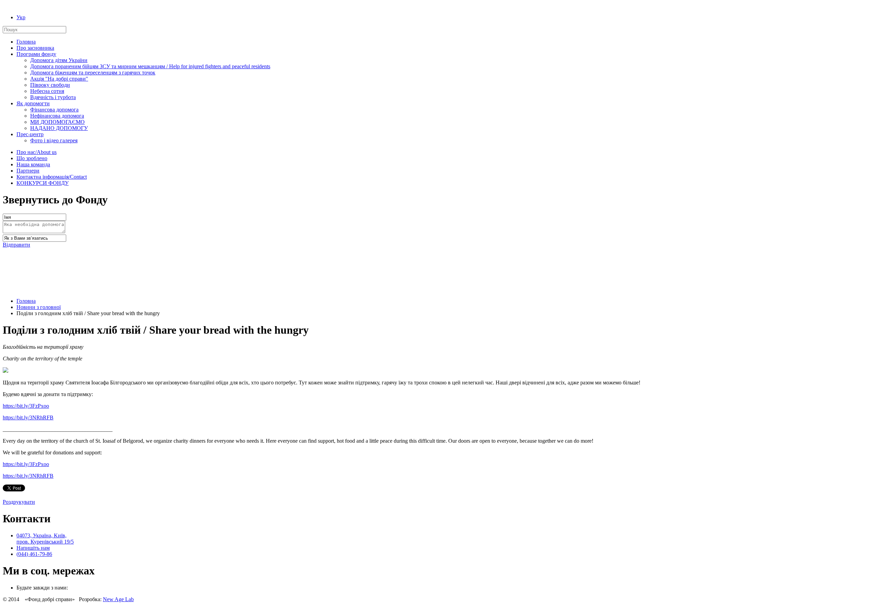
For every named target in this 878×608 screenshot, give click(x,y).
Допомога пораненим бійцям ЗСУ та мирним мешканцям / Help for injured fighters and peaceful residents (150, 66)
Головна (26, 42)
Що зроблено (31, 158)
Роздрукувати (19, 502)
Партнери (27, 171)
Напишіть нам (33, 548)
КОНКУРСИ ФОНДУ (42, 183)
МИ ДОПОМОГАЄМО (57, 122)
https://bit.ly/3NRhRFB (28, 417)
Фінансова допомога (54, 109)
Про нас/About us (36, 152)
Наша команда (33, 164)
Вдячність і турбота (53, 97)
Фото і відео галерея (54, 140)
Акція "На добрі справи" (59, 79)
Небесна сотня (47, 91)
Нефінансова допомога (57, 116)
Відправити (16, 245)
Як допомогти (33, 103)
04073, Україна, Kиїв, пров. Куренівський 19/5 (45, 539)
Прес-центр (30, 134)
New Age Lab (118, 599)
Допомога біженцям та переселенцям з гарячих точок (92, 72)
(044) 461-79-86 (34, 554)
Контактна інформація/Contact (51, 177)
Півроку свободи (50, 85)
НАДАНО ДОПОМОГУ (59, 128)
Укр (20, 17)
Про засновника (35, 48)
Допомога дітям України (58, 60)
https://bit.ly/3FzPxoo (26, 406)
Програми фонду (36, 54)
